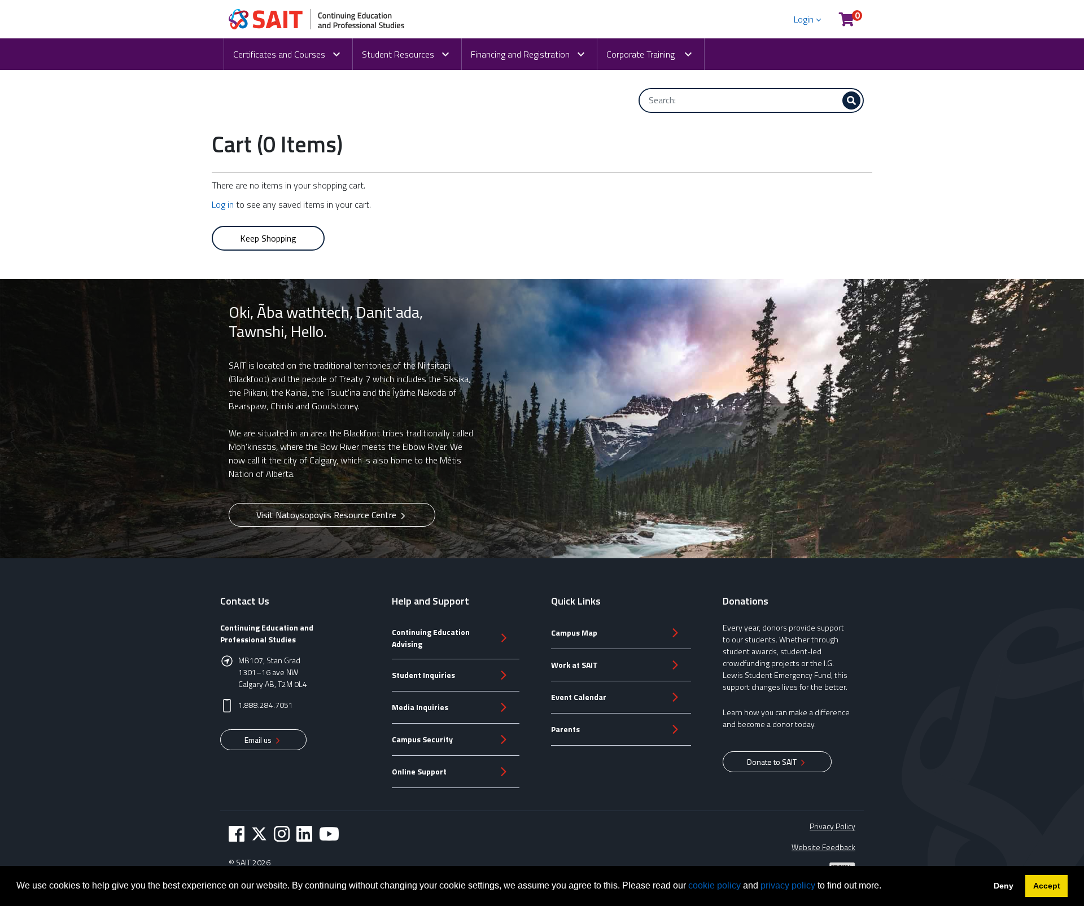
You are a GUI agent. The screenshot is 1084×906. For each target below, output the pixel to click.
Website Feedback (823, 847)
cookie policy (714, 885)
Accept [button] (1046, 885)
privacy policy (787, 885)
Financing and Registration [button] (520, 54)
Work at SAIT (574, 665)
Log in (223, 204)
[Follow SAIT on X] (259, 833)
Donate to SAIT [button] (772, 762)
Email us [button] (258, 740)
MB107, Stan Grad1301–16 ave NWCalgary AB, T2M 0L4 (272, 672)
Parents (565, 729)
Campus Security (422, 739)
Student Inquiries (423, 675)
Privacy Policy (832, 826)
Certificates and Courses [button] (279, 54)
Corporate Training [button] (641, 54)
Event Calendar (578, 697)
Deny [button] (1003, 885)
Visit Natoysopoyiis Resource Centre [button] (327, 515)
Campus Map (574, 632)
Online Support (419, 771)
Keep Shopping (268, 238)
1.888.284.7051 (265, 705)
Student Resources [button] (398, 54)
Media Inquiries (420, 707)
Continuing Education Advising (431, 638)
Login (804, 19)
